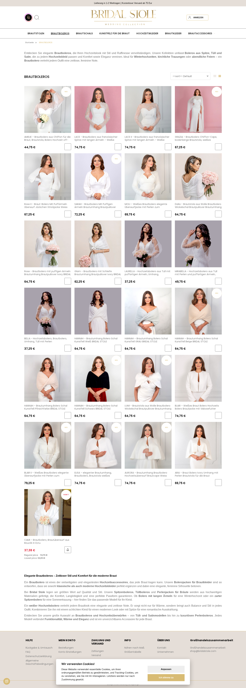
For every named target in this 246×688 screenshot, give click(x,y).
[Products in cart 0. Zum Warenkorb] (219, 17)
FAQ (28, 652)
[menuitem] (36, 33)
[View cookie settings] (6, 681)
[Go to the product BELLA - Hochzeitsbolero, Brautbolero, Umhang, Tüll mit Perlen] (47, 311)
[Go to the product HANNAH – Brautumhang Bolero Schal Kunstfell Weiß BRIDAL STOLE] (97, 311)
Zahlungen (97, 651)
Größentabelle (132, 652)
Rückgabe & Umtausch (39, 647)
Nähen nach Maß (134, 647)
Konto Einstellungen (70, 652)
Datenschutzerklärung (39, 656)
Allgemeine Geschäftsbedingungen (39, 662)
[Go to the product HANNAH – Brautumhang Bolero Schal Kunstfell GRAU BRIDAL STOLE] (148, 311)
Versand (96, 655)
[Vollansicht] (219, 76)
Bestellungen (66, 647)
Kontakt (161, 647)
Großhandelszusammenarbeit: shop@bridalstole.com (208, 649)
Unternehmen (165, 652)
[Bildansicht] (215, 76)
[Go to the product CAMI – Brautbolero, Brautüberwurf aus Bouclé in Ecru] (47, 512)
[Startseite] (123, 17)
